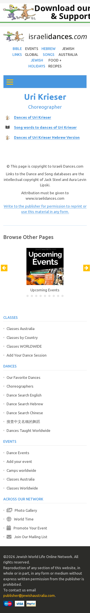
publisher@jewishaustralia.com (29, 595)
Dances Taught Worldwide (28, 430)
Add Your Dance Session (27, 355)
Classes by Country (22, 337)
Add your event (19, 461)
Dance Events (18, 453)
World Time (22, 519)
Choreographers (20, 386)
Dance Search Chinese (25, 413)
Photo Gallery (24, 510)
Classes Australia (21, 328)
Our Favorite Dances (23, 377)
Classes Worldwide (22, 488)
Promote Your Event (29, 528)
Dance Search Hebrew (25, 404)
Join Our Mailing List (29, 537)
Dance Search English (24, 395)
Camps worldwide (21, 470)
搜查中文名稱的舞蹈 (23, 421)
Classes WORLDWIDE (24, 346)
